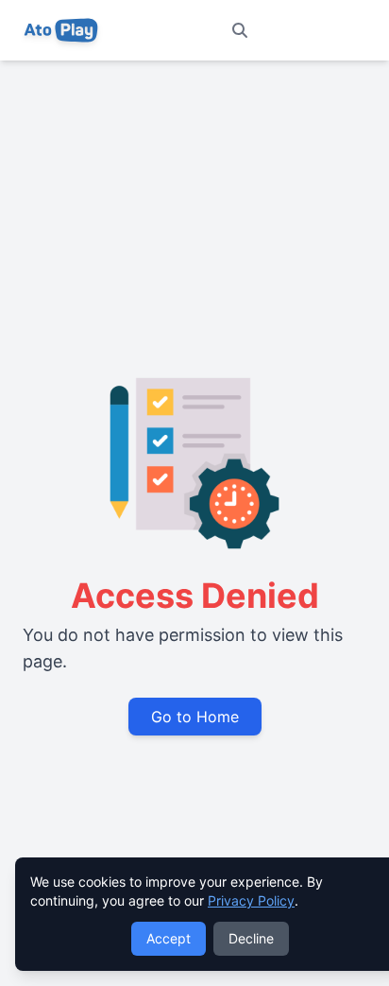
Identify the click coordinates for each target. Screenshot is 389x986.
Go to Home (195, 716)
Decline (251, 938)
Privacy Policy (251, 900)
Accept (168, 938)
